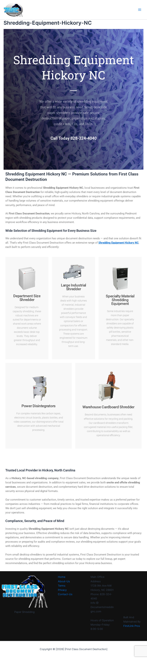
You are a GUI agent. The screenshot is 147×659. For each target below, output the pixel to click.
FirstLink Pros (131, 626)
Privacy (62, 590)
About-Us (64, 581)
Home (61, 577)
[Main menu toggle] (139, 9)
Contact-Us (65, 594)
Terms (61, 585)
